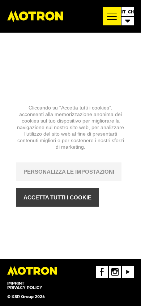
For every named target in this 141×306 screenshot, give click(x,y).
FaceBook (102, 268)
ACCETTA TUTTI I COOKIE (57, 197)
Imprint (15, 282)
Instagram (115, 268)
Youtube (128, 268)
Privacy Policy (24, 287)
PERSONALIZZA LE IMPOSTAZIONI (69, 172)
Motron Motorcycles (35, 16)
